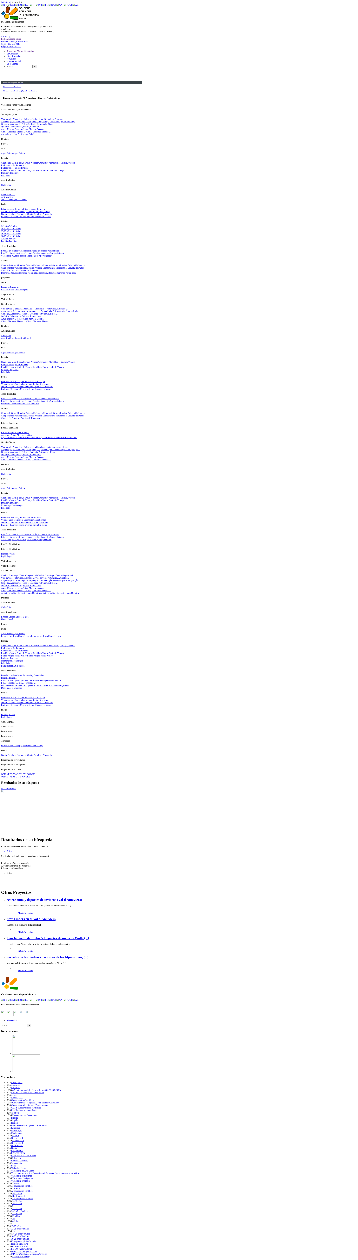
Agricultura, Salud (9, 134)
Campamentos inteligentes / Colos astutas (29, 1105)
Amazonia (15, 1085)
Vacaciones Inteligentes (21, 1176)
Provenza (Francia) (19, 1160)
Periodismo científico (10, 403)
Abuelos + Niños (8, 435)
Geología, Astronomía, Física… (15, 314)
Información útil (14, 61)
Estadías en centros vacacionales (15, 251)
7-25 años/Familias (19, 1211)
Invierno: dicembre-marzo (12, 525)
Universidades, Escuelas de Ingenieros (18, 685)
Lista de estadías (14, 56)
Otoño (14, 1148)
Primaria (5, 678)
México (4, 194)
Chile (3, 185)
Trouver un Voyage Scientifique (21, 51)
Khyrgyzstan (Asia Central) (23, 1241)
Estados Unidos (8, 617)
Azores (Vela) (17, 1097)
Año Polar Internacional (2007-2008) (27, 1092)
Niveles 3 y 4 (17, 1143)
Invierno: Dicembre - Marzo (13, 216)
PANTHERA (17, 1150)
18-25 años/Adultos (20, 1236)
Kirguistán (15, 1128)
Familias (5, 241)
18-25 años (6, 236)
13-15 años (6, 231)
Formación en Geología (11, 745)
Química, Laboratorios (11, 126)
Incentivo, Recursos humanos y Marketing (19, 273)
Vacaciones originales (20, 1181)
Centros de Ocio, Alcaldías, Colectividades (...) (22, 265)
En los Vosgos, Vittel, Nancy (14, 656)
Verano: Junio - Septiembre (13, 211)
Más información (8, 788)
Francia (14, 1118)
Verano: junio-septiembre (12, 520)
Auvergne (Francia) (21, 1256)
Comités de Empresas (10, 418)
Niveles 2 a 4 (18, 1140)
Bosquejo (5, 287)
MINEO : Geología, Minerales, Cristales (29, 1254)
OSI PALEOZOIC (9, 774)
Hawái (4, 619)
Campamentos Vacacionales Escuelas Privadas (21, 268)
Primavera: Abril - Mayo (12, 209)
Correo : (6, 36)
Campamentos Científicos (22, 1100)
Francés (4, 554)
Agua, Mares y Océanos (12, 129)
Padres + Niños (8, 432)
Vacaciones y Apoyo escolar (13, 256)
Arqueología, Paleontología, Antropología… (20, 311)
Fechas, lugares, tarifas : (11, 39)
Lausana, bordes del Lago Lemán (16, 636)
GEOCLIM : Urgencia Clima (24, 1251)
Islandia (14, 1123)
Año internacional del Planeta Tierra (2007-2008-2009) (36, 1090)
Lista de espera (7, 289)
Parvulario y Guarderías (11, 675)
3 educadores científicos (22, 1198)
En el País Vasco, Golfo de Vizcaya (16, 170)
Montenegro (6, 505)
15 (13, 1231)
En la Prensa (12, 64)
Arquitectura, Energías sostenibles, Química (20, 593)
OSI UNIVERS (8, 776)
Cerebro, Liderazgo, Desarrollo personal (19, 575)
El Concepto (12, 54)
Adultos (4, 238)
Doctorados (6, 688)
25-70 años (17, 1213)
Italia (3, 175)
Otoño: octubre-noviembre (12, 522)
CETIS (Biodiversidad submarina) (26, 1108)
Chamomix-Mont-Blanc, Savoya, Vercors (19, 163)
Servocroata (16, 1163)
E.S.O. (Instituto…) (9, 683)
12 (13, 1223)
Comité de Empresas (10, 270)
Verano (15, 1183)
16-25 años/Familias (21, 1234)
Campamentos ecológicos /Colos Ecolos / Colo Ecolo (35, 1102)
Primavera (16, 1158)
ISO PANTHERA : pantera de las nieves (29, 1125)
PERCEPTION (18, 1153)
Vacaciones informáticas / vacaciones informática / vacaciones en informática (45, 1173)
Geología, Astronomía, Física (14, 124)
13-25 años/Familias (20, 1229)
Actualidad (11, 59)
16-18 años (6, 233)
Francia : (14, 41)
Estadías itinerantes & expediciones (16, 253)
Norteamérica (17, 1145)
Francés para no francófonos (24, 1115)
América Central (8, 338)
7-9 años (5, 226)
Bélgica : (11, 46)
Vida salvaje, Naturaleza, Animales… (17, 309)
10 (13, 1218)
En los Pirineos (7, 168)
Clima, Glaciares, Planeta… (13, 132)
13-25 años (16, 1226)
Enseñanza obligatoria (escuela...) (16, 680)
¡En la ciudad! (7, 199)
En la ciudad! (7, 666)
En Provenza (6, 165)
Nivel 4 (15, 1135)
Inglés (3, 556)
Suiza (13, 1165)
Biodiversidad (18, 1196)
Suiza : (10, 44)
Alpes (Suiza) (17, 1082)
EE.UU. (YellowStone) (21, 1249)
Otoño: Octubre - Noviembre (14, 214)
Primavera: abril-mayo (11, 517)
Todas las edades (18, 1168)
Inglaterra (5, 173)
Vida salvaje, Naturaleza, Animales (16, 119)
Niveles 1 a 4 (17, 1138)
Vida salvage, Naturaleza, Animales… (18, 578)
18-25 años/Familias (20, 1239)
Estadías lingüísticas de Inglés (24, 1110)
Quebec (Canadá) (20, 1246)
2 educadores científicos (22, 1191)
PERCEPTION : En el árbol (23, 1155)
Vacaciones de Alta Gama (22, 1171)
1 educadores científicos (22, 1186)
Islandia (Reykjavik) (20, 1244)
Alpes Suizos (7, 153)
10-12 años (6, 228)
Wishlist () (6, 2)
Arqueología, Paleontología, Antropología (19, 121)
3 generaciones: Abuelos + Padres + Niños (20, 437)
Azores (14, 1095)
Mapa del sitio (13, 1020)
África (4, 197)
